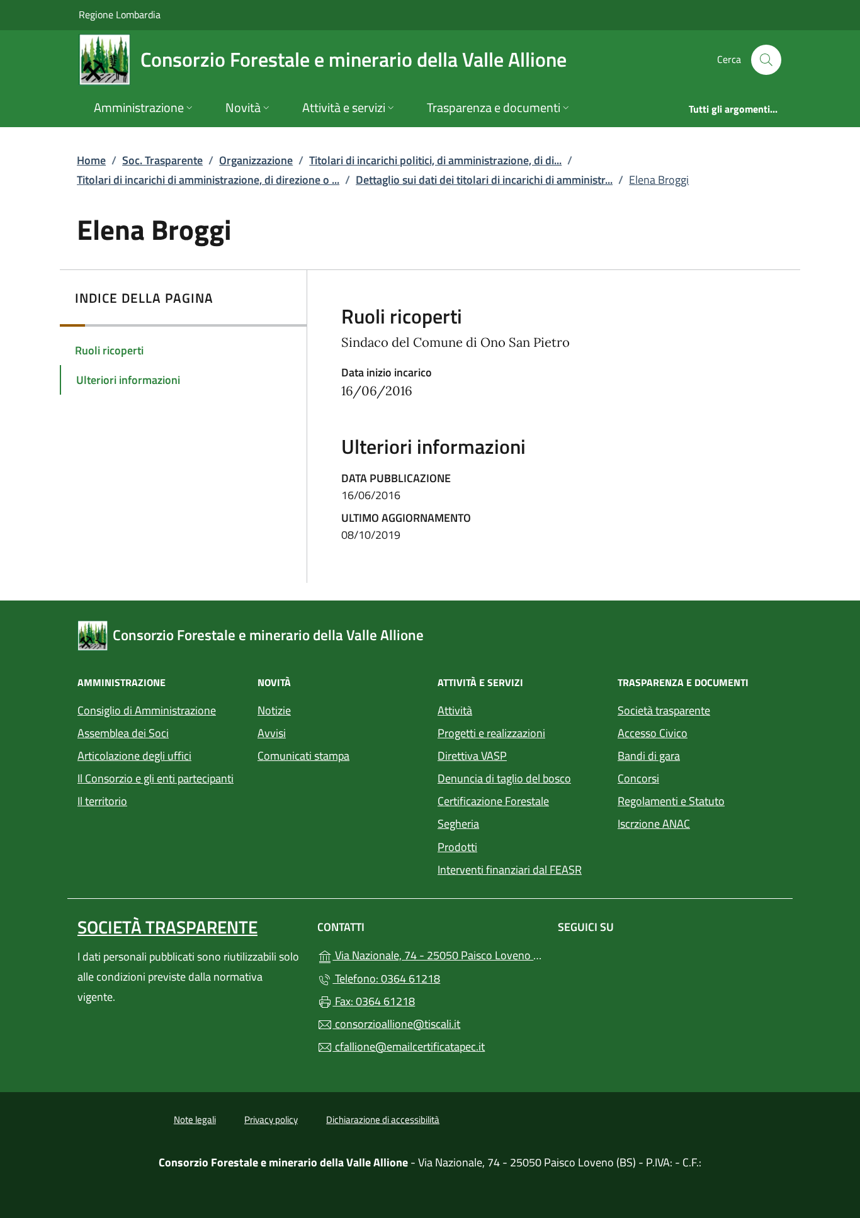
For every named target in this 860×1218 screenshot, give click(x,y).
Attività (455, 710)
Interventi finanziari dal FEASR (510, 869)
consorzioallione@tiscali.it (396, 1023)
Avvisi (271, 733)
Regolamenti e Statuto (671, 800)
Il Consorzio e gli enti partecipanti (155, 778)
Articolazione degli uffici (134, 755)
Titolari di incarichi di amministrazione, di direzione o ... (208, 179)
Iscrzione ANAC (654, 823)
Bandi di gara (649, 755)
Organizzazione (256, 160)
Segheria (458, 823)
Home (91, 160)
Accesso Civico (652, 733)
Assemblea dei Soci (123, 733)
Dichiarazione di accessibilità (382, 1119)
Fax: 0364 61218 (373, 1001)
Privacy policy (271, 1119)
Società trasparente (664, 710)
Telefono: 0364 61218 (386, 978)
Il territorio (102, 800)
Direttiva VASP (472, 755)
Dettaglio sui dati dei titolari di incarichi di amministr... (484, 179)
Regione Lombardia (120, 14)
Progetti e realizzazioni (491, 733)
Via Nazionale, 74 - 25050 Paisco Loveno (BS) (437, 954)
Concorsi (638, 778)
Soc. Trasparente (162, 160)
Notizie (274, 710)
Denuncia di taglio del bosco (504, 778)
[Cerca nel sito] (766, 60)
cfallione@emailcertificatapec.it (408, 1046)
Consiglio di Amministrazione (146, 710)
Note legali (195, 1119)
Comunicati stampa (303, 755)
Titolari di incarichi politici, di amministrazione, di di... (435, 160)
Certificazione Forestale (493, 800)
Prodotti (457, 846)
